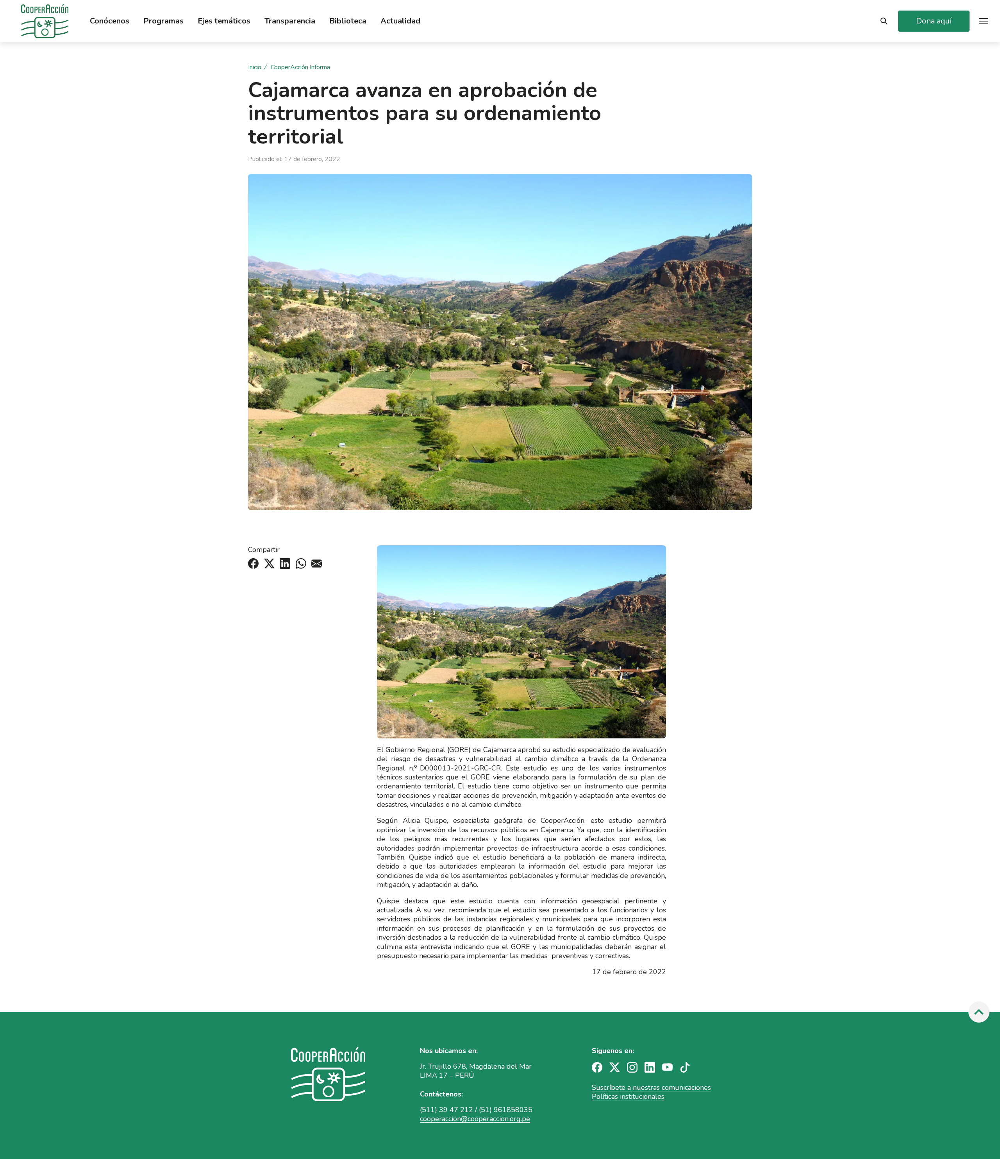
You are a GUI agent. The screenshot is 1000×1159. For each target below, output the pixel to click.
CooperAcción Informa (300, 67)
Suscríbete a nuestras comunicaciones (651, 1087)
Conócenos (109, 21)
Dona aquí (934, 21)
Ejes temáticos (224, 21)
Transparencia (289, 21)
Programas (163, 21)
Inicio (254, 67)
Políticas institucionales (628, 1096)
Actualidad (400, 21)
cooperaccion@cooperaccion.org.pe (475, 1118)
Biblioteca (347, 21)
